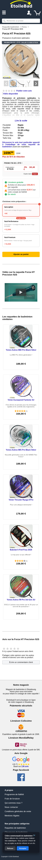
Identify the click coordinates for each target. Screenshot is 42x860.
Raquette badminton (10, 27)
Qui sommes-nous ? (13, 803)
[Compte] (29, 13)
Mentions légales (12, 816)
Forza (24, 27)
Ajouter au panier (21, 254)
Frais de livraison (12, 799)
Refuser (10, 848)
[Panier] (37, 13)
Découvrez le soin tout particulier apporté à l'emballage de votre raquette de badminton (21, 144)
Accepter (22, 848)
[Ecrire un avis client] (9, 90)
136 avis (25, 766)
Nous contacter (11, 807)
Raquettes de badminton (15, 828)
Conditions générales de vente (18, 811)
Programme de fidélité (14, 794)
